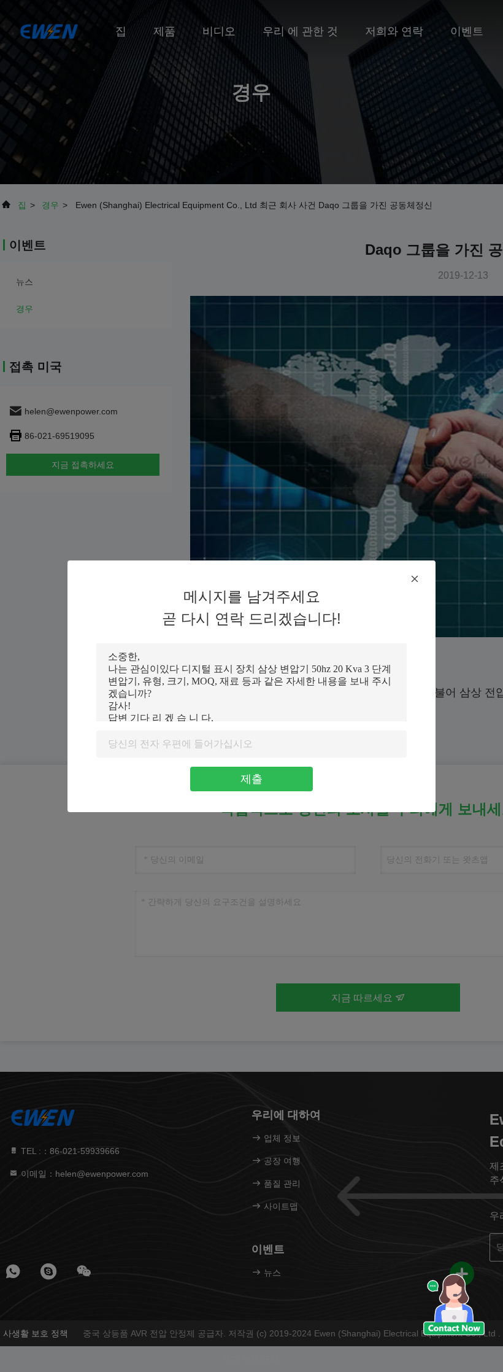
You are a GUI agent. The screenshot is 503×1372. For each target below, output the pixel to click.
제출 (251, 779)
